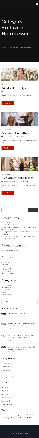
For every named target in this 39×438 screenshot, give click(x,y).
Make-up (14, 418)
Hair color (23, 415)
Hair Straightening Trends (17, 178)
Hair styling (5, 418)
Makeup (22, 418)
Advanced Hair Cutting (15, 133)
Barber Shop (6, 285)
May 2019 (4, 264)
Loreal (3, 292)
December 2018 (7, 273)
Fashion (15, 415)
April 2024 (5, 262)
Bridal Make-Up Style (14, 88)
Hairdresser (7, 84)
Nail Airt (29, 418)
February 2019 (6, 269)
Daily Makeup (6, 287)
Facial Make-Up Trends (9, 225)
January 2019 (6, 271)
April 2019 (4, 267)
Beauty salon (5, 415)
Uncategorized (6, 294)
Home (3, 48)
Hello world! (5, 223)
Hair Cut (31, 415)
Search (3, 206)
